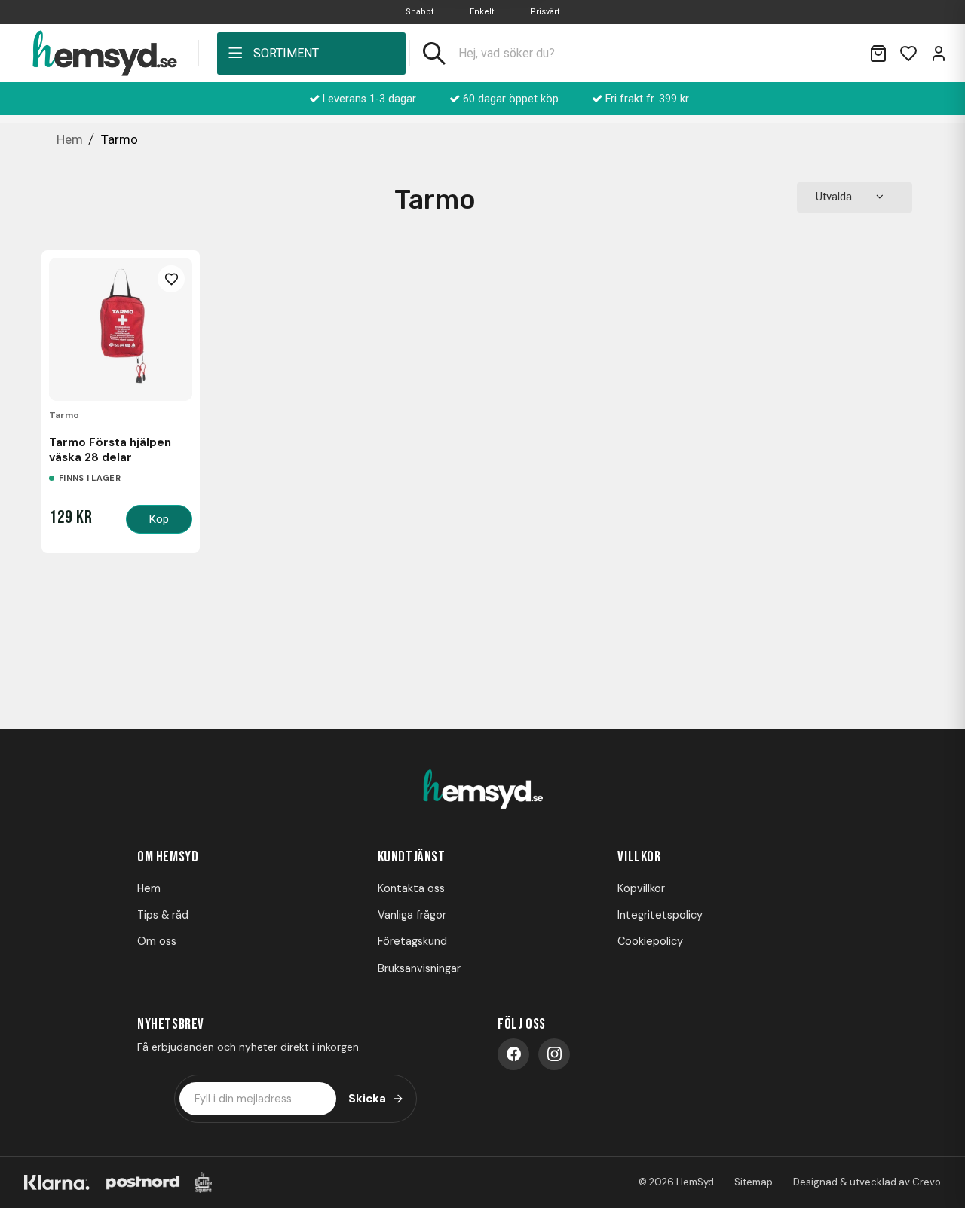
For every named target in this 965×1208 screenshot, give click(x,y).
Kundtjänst (412, 857)
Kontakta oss (411, 888)
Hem (149, 888)
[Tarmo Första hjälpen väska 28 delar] (120, 329)
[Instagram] (554, 1054)
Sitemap (753, 1182)
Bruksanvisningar (419, 968)
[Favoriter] (908, 53)
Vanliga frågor (412, 915)
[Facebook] (513, 1054)
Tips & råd (162, 915)
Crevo (926, 1182)
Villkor (638, 857)
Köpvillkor (641, 888)
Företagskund (412, 941)
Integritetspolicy (660, 915)
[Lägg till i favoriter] (171, 278)
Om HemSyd (167, 857)
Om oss (156, 941)
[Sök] (434, 53)
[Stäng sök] (839, 53)
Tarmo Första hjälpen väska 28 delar (110, 450)
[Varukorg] (878, 53)
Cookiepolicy (650, 941)
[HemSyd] (482, 790)
